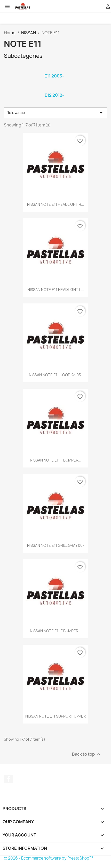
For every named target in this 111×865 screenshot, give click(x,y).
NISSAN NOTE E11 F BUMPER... (55, 460)
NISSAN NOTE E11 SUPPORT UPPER (55, 716)
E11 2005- (54, 76)
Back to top (87, 754)
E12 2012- (54, 95)
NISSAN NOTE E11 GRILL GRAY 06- (55, 545)
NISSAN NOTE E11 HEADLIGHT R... (55, 204)
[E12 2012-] (54, 88)
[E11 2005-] (54, 69)
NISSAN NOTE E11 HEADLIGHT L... (55, 289)
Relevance (55, 113)
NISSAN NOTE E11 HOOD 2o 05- (55, 374)
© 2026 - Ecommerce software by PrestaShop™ (48, 858)
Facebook (8, 779)
